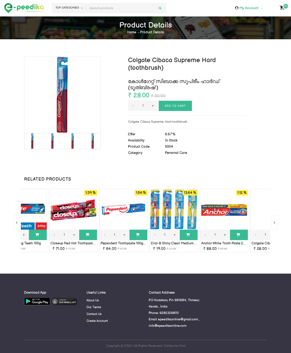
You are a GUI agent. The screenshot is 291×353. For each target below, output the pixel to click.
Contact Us (94, 314)
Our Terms (93, 307)
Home (131, 32)
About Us (92, 300)
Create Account (97, 321)
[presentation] (16, 222)
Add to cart (175, 106)
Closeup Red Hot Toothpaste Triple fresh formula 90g (64, 243)
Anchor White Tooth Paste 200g (197, 243)
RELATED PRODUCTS (47, 179)
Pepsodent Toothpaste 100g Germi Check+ (105, 243)
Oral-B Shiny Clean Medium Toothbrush (153, 243)
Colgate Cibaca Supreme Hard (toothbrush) (257, 243)
